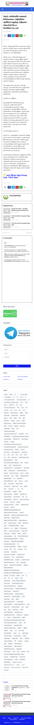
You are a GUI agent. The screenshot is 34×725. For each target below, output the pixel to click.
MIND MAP (6, 515)
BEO (24, 418)
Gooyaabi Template (25, 722)
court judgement (15, 452)
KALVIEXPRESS (15, 196)
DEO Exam (14, 457)
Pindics (6, 549)
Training (20, 641)
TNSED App (7, 638)
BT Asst (10, 426)
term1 (11, 630)
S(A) (5, 578)
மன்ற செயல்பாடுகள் (15, 667)
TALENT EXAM (16, 617)
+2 (15, 394)
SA (9, 578)
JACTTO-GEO (16, 496)
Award (5, 418)
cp (4, 454)
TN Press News (8, 636)
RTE (23, 575)
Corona (17, 449)
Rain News (23, 562)
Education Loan (17, 465)
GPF (16, 481)
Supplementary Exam (9, 615)
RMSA (18, 575)
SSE (5, 609)
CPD (8, 454)
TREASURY (19, 649)
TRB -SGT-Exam (18, 646)
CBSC (13, 428)
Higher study (15, 486)
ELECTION (26, 468)
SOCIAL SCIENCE (8, 604)
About (9, 718)
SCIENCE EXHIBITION (21, 588)
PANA (19, 533)
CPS (13, 454)
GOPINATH (19, 478)
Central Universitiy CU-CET (10, 434)
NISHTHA (6, 528)
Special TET (7, 607)
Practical (20, 549)
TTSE (14, 651)
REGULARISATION (8, 567)
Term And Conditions (22, 376)
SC (12, 578)
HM (21, 486)
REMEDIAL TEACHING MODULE (11, 570)
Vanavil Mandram (8, 659)
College (12, 441)
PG (18, 544)
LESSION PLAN (24, 504)
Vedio (16, 659)
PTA (13, 557)
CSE (21, 454)
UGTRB (23, 651)
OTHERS (14, 533)
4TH (21, 405)
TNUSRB (27, 638)
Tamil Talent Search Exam (10, 622)
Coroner (23, 449)
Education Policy (8, 468)
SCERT (16, 578)
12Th (26, 402)
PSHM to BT (7, 557)
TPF (15, 641)
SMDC (17, 599)
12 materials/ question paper (11, 402)
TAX (25, 622)
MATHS (12, 507)
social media (20, 601)
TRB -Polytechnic (8, 646)
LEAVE (17, 504)
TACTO (9, 617)
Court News (24, 452)
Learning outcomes (9, 504)
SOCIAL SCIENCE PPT (9, 601)
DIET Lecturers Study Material (11, 462)
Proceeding (14, 552)
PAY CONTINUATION (23, 536)
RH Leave (12, 575)
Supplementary (18, 612)
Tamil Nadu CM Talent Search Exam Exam (14, 620)
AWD (10, 418)
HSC (5, 489)
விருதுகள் (6, 670)
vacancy (6, 657)
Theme (11, 722)
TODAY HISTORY (8, 641)
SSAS (27, 607)
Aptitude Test (15, 415)
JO (26, 496)
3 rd (17, 405)
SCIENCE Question (8, 594)
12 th (21, 402)
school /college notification (18, 580)
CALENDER (7, 428)
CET (27, 434)
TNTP (21, 638)
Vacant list (22, 657)
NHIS (22, 525)
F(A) (12, 475)
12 (28, 399)
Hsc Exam (10, 489)
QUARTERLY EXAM (8, 559)
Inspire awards (7, 496)
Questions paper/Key (9, 562)
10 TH (21, 397)
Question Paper (25, 559)
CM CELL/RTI (16, 439)
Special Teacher (15, 607)
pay (15, 536)
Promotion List (20, 554)
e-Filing (26, 462)
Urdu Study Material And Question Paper (14, 654)
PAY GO (21, 538)
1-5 (14, 397)
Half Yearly (11, 483)
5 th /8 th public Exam (9, 407)
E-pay (5, 465)
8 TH (15, 410)
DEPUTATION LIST (8, 460)
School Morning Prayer (17, 583)
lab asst (6, 502)
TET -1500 (21, 630)
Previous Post (6, 232)
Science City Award (8, 588)
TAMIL (23, 617)
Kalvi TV (16, 499)
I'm (18, 489)
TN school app (17, 636)
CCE (17, 428)
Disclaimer (20, 379)
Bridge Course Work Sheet (19, 423)
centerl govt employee (9, 431)
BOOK (23, 420)
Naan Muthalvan (23, 520)
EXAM (26, 473)
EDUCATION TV (18, 468)
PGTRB (19, 546)
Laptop (18, 502)
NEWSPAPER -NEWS (14, 525)
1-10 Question (7, 397)
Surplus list (19, 615)
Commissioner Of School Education (12, 444)
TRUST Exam (7, 651)
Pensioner (6, 541)
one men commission (14, 531)
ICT (22, 489)
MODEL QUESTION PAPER (10, 520)
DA (5, 457)
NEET (19, 523)
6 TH (22, 407)
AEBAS (21, 413)
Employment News (21, 470)
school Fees (7, 583)
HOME (25, 486)
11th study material (21, 399)
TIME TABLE (25, 633)
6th (26, 407)
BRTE (5, 426)
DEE (9, 457)
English (6, 473)
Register (26, 565)
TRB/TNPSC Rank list (9, 649)
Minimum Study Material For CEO (20, 515)
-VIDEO (5, 394)
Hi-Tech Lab (7, 486)
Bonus (18, 420)
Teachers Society (18, 625)
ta (4, 617)
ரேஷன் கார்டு (25, 667)
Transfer (26, 641)
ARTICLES (22, 415)
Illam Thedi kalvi (8, 494)
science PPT (16, 591)
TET (16, 630)
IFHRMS (15, 491)
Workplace (22, 659)
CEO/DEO (21, 434)
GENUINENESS (7, 478)
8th (19, 410)
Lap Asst (12, 502)
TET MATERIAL (7, 633)
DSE (21, 462)
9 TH (24, 410)
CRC (17, 454)
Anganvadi (6, 415)
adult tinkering (14, 413)
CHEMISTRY (7, 436)
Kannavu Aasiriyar (24, 499)
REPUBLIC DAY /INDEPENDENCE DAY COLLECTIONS (13, 573)
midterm (21, 512)
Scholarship (7, 580)
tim (19, 633)
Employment (12, 470)
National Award (12, 523)
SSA (23, 607)
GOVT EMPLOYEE (8, 481)
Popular (5, 682)
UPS (28, 651)
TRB (5, 643)
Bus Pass (22, 426)
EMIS (5, 470)
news (5, 525)
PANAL (24, 533)
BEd (20, 418)
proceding (6, 552)
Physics (25, 546)
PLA (11, 549)
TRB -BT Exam (18, 643)
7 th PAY (6, 410)
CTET (25, 454)
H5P (5, 483)
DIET (16, 460)
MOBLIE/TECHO (15, 517)
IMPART (16, 494)
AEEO (26, 413)
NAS (5, 523)
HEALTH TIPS (19, 483)
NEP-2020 (25, 523)
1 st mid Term (24, 394)
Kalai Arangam (8, 499)
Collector (6, 441)
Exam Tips (6, 475)
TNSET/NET (15, 638)
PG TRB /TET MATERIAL (10, 546)
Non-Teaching (23, 528)
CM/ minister (25, 439)
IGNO (20, 491)
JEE (23, 496)
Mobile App (7, 517)
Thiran (15, 633)
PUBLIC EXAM (19, 557)
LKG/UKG (6, 507)
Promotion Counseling (9, 554)
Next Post (28, 232)
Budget (16, 426)
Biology (13, 420)
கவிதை (18, 664)
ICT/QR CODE (7, 491)
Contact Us (6, 379)
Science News (7, 591)
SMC (13, 599)
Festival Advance (24, 475)
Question (17, 559)
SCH (21, 578)
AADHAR (6, 413)
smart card (6, 599)
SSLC (9, 609)
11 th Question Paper (9, 399)
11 (25, 397)
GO (14, 478)
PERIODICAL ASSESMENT (17, 541)
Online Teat (24, 531)
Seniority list (7, 596)
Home (4, 718)
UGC (18, 651)
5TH (18, 407)
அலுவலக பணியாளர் (17, 662)
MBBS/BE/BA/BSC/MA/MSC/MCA (12, 510)
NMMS (16, 528)
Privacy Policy (6, 376)
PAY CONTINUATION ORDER (11, 538)
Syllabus (26, 615)
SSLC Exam (15, 609)
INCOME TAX (23, 494)
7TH (11, 410)
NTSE (5, 531)
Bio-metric (6, 420)
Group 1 (21, 481)
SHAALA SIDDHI (16, 596)
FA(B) (17, 475)
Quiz (17, 562)
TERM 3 (6, 630)
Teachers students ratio (10, 628)
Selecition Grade (19, 594)
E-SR (10, 465)
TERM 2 (25, 628)
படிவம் (23, 664)
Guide (26, 481)
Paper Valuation (8, 536)
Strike (21, 609)
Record (5, 565)
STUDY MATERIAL (8, 612)
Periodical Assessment (9, 544)
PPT (15, 549)
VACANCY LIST (14, 657)
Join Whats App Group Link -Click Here (15, 176)
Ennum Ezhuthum (14, 473)
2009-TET (11, 405)
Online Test (6, 533)
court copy (6, 452)
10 (17, 397)
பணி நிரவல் (6, 667)
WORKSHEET (7, 662)
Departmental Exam (24, 457)
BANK (15, 418)
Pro (25, 549)
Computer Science (8, 449)
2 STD (5, 405)
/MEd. (11, 394)
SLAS (23, 596)
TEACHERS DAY (8, 625)
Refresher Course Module (16, 565)
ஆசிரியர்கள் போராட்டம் (9, 664)
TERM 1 (19, 628)
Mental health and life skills (10, 512)
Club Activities (7, 439)
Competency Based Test (10, 447)
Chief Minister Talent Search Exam (20, 436)
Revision (6, 575)
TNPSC (24, 636)
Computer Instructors (23, 447)
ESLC (22, 473)
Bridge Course (7, 423)
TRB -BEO (10, 643)
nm (12, 528)
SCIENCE (20, 586)
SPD (28, 604)
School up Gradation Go (10, 586)
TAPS (20, 622)
